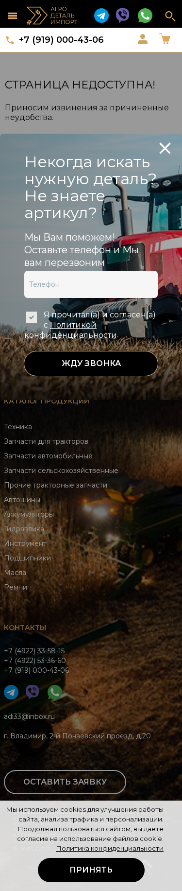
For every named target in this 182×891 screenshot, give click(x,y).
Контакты (25, 627)
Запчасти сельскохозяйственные (61, 470)
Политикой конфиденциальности (70, 330)
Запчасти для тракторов (46, 441)
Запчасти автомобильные (48, 456)
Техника (18, 426)
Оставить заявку (65, 781)
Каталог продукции (46, 401)
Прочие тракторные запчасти (55, 485)
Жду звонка (91, 363)
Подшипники (27, 558)
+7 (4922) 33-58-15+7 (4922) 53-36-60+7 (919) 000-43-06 (36, 660)
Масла (15, 572)
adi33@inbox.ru (29, 716)
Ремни (15, 587)
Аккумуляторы (29, 514)
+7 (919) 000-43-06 (61, 40)
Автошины (22, 499)
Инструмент (25, 543)
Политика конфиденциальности (110, 848)
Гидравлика (24, 528)
